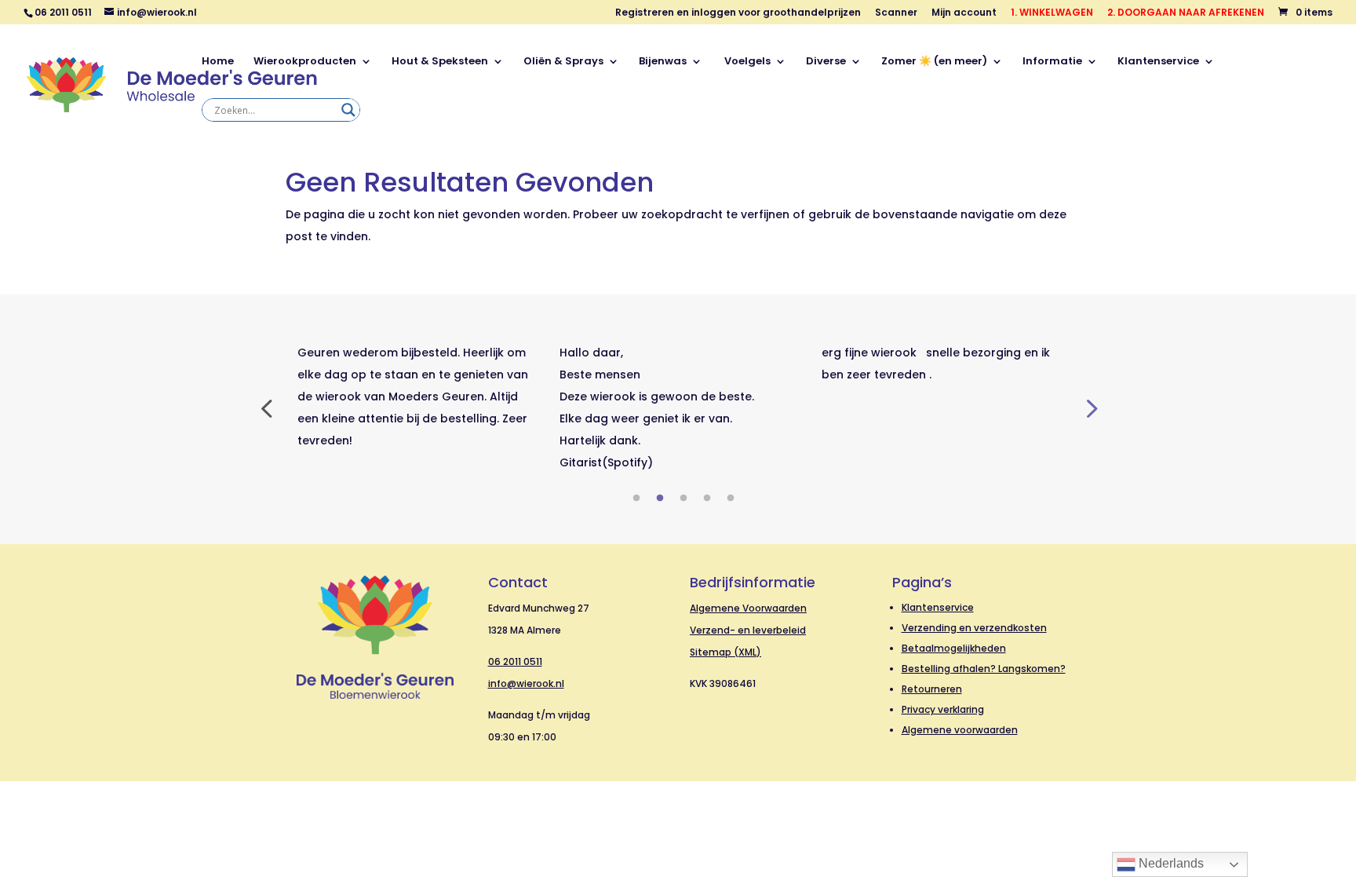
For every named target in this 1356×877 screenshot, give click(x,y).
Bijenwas (663, 62)
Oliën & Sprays (563, 62)
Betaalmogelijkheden (954, 648)
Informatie (1052, 62)
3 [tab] (683, 498)
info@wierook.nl (526, 683)
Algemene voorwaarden (960, 729)
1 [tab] (636, 498)
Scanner (896, 13)
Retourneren (932, 689)
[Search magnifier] (348, 110)
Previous (266, 407)
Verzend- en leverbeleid (748, 630)
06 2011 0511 (515, 661)
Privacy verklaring (943, 709)
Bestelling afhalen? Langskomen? (984, 668)
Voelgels (746, 62)
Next (1090, 407)
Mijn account (964, 13)
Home (218, 62)
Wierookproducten (304, 62)
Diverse (826, 62)
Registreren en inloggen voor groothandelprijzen (738, 13)
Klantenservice (1158, 62)
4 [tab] (707, 498)
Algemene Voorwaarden (748, 608)
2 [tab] (660, 498)
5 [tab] (730, 498)
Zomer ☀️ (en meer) (934, 62)
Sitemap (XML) (725, 652)
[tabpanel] (416, 396)
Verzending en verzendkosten (974, 627)
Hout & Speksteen (440, 62)
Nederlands (1169, 863)
